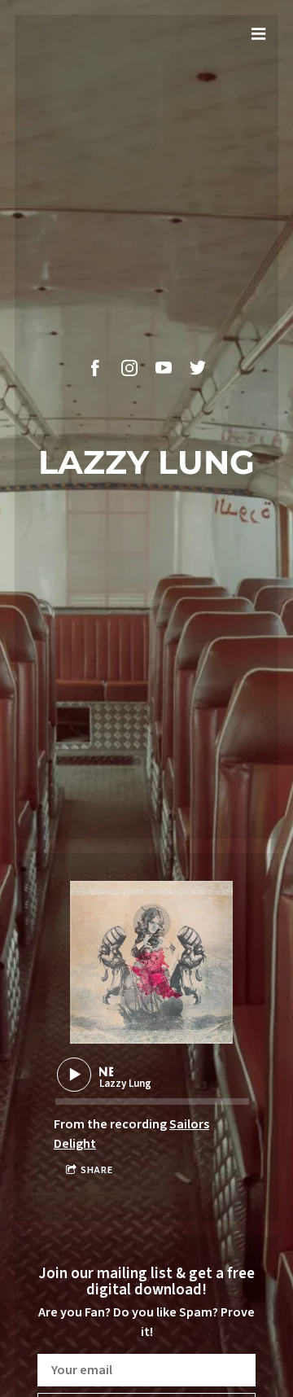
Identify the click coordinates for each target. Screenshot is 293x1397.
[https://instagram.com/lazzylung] (129, 368)
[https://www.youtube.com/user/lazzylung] (163, 368)
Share (97, 1170)
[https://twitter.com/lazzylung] (198, 368)
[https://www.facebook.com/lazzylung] (95, 368)
